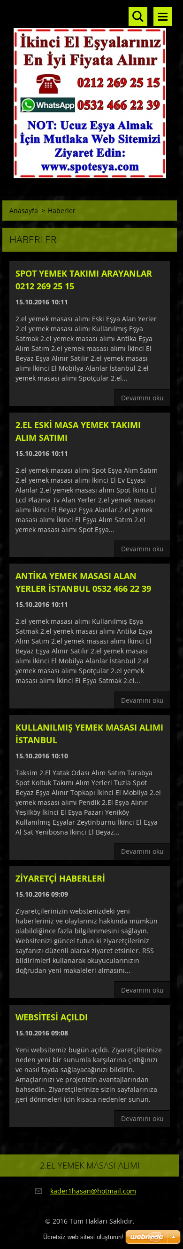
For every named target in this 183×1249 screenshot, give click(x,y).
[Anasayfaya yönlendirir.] (89, 92)
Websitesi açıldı (51, 1017)
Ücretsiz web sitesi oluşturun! (83, 1237)
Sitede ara (138, 16)
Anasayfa (23, 210)
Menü (162, 16)
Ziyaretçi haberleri (60, 878)
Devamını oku (142, 397)
